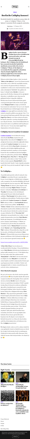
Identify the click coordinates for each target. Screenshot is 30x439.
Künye (2, 421)
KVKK (2, 425)
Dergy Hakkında (5, 419)
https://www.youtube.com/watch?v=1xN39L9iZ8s (14, 242)
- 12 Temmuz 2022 (14, 26)
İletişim (2, 423)
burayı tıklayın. (21, 433)
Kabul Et (15, 436)
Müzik (15, 12)
